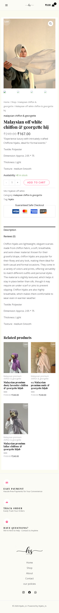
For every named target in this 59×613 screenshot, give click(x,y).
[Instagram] (23, 592)
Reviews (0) (9, 236)
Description (10, 229)
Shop (13, 102)
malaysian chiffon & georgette (20, 115)
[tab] (30, 230)
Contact (29, 578)
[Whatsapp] (35, 592)
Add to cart (36, 182)
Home (6, 102)
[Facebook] (29, 592)
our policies (29, 583)
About (29, 573)
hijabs (11, 199)
